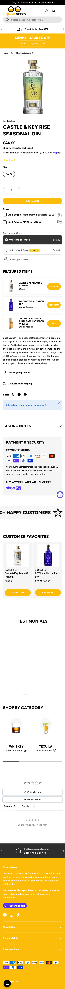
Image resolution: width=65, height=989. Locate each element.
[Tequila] (46, 728)
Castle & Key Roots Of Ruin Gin (31, 284)
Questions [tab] (26, 806)
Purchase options (12, 233)
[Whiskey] (16, 728)
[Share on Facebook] (19, 395)
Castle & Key (9, 121)
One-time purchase (19, 239)
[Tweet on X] (13, 395)
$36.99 (8, 581)
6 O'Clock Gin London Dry (31, 302)
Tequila (45, 746)
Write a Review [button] (34, 792)
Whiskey (16, 746)
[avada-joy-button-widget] (7, 983)
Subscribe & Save (24, 250)
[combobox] (32, 20)
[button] (53, 11)
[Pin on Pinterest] (25, 395)
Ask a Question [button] (34, 799)
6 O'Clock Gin (41, 570)
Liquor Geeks (14, 982)
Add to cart (32, 200)
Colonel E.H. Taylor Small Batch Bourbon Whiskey (31, 321)
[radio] (6, 240)
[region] (32, 573)
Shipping (7, 148)
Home (5, 53)
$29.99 (38, 581)
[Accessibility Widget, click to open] (60, 494)
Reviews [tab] (8, 806)
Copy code (39, 43)
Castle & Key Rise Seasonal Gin (22, 53)
